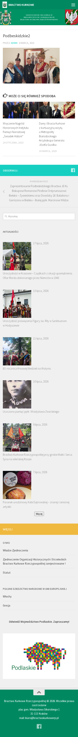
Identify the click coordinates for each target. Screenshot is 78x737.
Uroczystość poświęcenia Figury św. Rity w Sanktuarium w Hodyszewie (35, 323)
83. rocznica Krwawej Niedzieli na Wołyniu (27, 368)
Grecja (6, 605)
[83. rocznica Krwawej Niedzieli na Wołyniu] (17, 351)
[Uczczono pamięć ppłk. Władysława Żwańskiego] (17, 394)
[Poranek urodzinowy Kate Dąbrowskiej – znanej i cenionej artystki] (17, 485)
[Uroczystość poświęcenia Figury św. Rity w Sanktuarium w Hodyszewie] (17, 304)
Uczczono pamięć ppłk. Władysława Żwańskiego (31, 411)
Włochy (7, 596)
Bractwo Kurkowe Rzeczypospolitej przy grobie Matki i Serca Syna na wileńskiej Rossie (37, 457)
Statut (7, 572)
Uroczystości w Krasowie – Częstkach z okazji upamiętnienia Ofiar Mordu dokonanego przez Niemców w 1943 (37, 276)
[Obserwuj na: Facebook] (73, 170)
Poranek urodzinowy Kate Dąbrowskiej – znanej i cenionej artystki (36, 504)
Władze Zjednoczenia (15, 550)
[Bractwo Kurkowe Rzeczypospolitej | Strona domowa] (5, 5)
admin (14, 43)
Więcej (39, 513)
